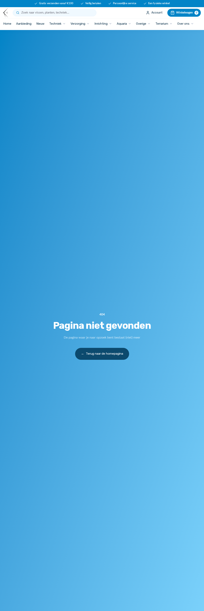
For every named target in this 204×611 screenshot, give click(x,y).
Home (7, 23)
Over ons (183, 23)
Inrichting (101, 23)
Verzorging (78, 23)
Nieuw (40, 23)
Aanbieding (23, 23)
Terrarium (161, 23)
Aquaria (122, 23)
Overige (141, 23)
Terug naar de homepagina (102, 353)
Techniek (55, 23)
